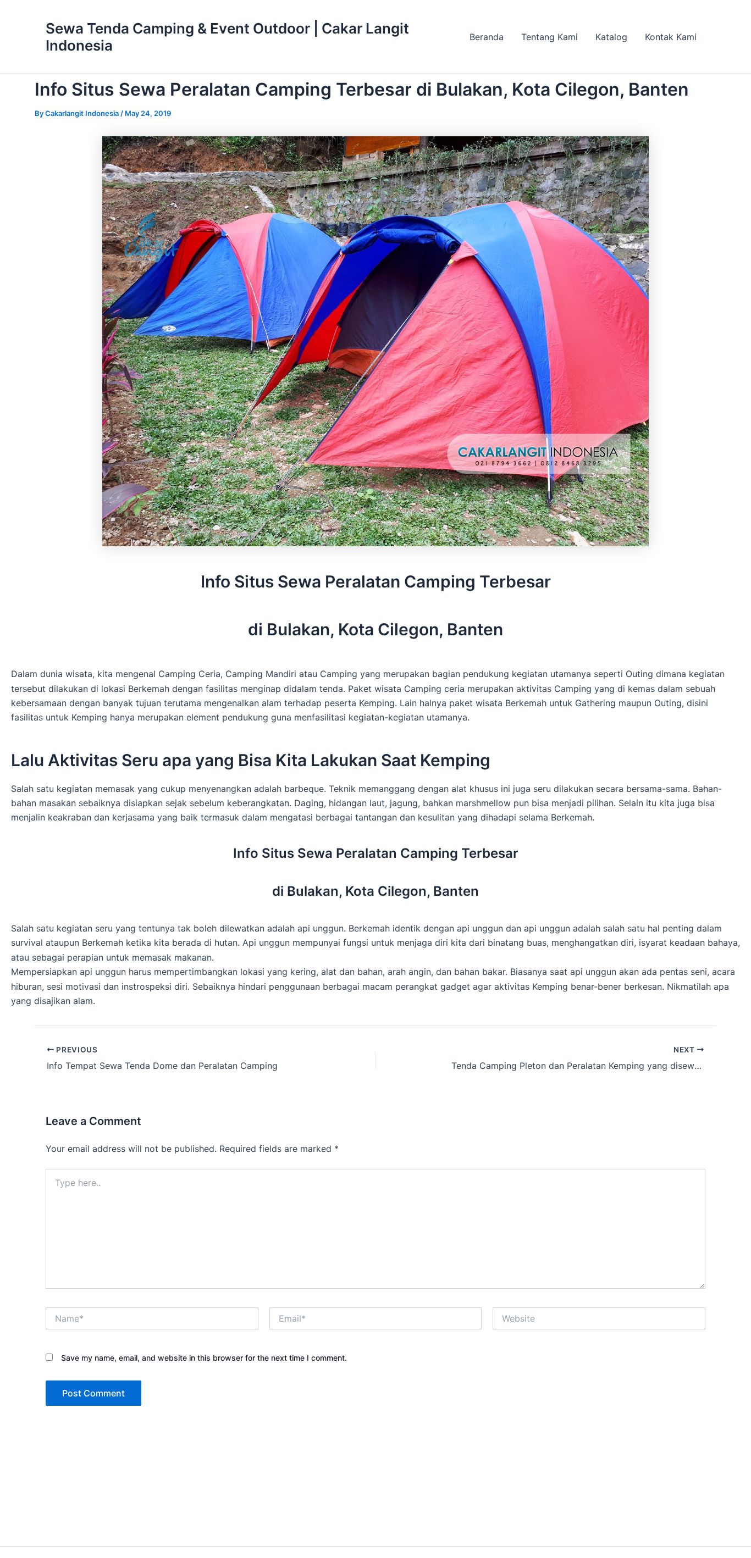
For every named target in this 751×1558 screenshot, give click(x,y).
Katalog (611, 36)
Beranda (487, 36)
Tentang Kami (549, 36)
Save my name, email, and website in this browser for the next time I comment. (204, 1357)
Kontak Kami (671, 36)
